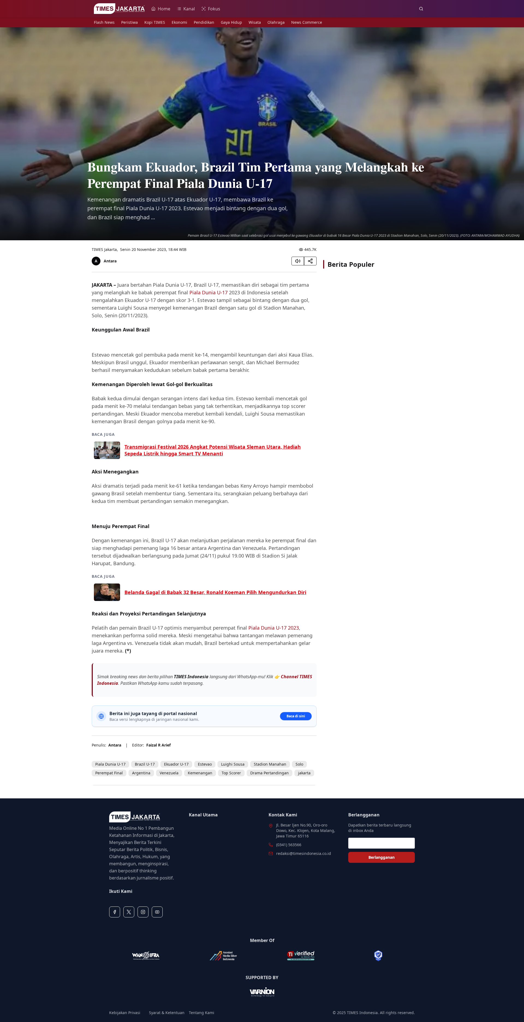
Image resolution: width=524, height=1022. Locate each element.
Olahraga (276, 22)
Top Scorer (231, 772)
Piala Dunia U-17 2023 (273, 627)
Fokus (214, 9)
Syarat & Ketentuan (166, 1012)
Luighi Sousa (233, 764)
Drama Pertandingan (269, 772)
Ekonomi (179, 22)
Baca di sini (296, 716)
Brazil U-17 (145, 764)
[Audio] (297, 261)
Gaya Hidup (231, 22)
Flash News (104, 22)
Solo (299, 764)
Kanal (189, 9)
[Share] (310, 261)
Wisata (255, 22)
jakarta (304, 772)
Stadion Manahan (270, 764)
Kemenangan (200, 772)
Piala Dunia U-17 (208, 292)
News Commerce (306, 22)
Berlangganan (381, 857)
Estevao (205, 764)
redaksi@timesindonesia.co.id (303, 853)
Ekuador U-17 (176, 764)
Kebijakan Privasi (124, 1012)
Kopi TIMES (154, 22)
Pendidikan (204, 22)
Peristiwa (129, 22)
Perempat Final (109, 772)
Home (164, 9)
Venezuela (169, 772)
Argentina (141, 772)
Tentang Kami (201, 1012)
